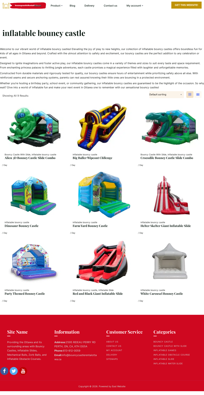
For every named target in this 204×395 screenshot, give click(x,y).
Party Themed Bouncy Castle (25, 293)
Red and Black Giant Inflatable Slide (98, 293)
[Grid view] (190, 94)
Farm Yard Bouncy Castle (90, 226)
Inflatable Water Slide (168, 363)
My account (134, 5)
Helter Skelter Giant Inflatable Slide (166, 226)
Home (37, 5)
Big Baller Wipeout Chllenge (92, 158)
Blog (72, 5)
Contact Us (113, 346)
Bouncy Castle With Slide (170, 346)
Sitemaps (112, 359)
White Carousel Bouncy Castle (162, 293)
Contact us (110, 5)
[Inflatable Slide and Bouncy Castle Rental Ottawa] (16, 5)
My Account (114, 350)
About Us (112, 341)
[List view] (198, 94)
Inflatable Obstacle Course (171, 354)
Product (55, 5)
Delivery (89, 5)
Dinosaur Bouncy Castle (22, 226)
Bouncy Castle (163, 341)
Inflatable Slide (163, 359)
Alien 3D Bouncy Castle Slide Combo (30, 158)
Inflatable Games (164, 350)
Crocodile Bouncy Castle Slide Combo (167, 158)
